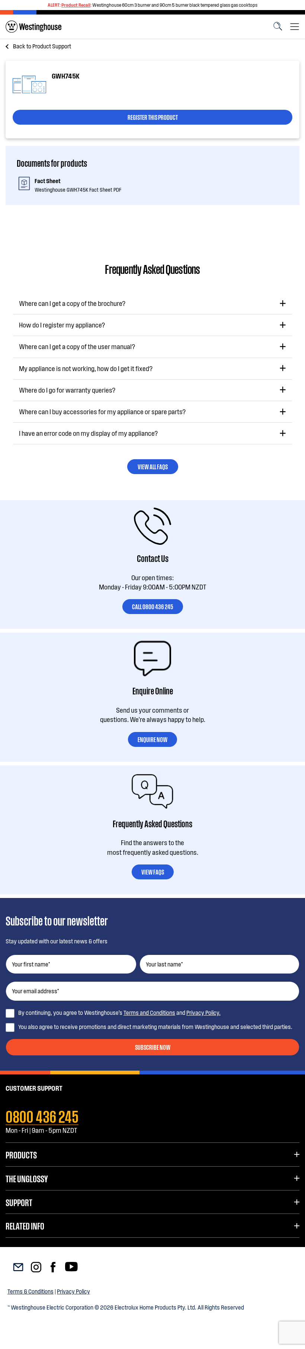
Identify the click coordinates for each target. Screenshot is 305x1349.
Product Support (42, 45)
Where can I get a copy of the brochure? (72, 303)
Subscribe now (152, 1046)
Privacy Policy (73, 1291)
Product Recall (75, 5)
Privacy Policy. (203, 1012)
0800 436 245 (42, 1115)
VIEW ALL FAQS (153, 466)
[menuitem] (33, 27)
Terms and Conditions (149, 1012)
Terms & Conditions (30, 1291)
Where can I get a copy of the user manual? (77, 346)
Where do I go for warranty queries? (67, 390)
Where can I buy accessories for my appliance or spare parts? (102, 411)
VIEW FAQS (152, 871)
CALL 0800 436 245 (152, 606)
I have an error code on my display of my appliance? (88, 433)
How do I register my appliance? (62, 325)
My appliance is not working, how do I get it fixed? (85, 368)
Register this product (153, 116)
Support (19, 1202)
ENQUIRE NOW (152, 739)
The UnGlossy (27, 1178)
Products (21, 1154)
